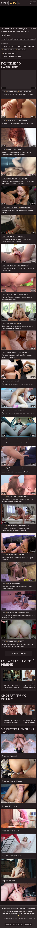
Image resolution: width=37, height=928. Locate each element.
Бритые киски (11, 120)
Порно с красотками (25, 91)
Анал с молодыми (12, 207)
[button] (34, 680)
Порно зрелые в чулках (13, 583)
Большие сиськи (12, 178)
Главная (8, 924)
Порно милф (10, 236)
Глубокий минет (11, 294)
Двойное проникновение (14, 468)
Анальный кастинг (9, 53)
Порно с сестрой (12, 612)
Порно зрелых (21, 236)
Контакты (27, 924)
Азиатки (9, 381)
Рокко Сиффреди (12, 526)
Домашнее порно (12, 91)
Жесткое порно (23, 294)
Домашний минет (23, 120)
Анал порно (21, 50)
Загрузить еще (17, 654)
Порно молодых (8, 50)
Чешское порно (29, 46)
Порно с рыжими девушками (12, 56)
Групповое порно (24, 352)
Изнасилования (11, 352)
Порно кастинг (8, 46)
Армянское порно (12, 555)
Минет (19, 46)
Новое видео (17, 924)
